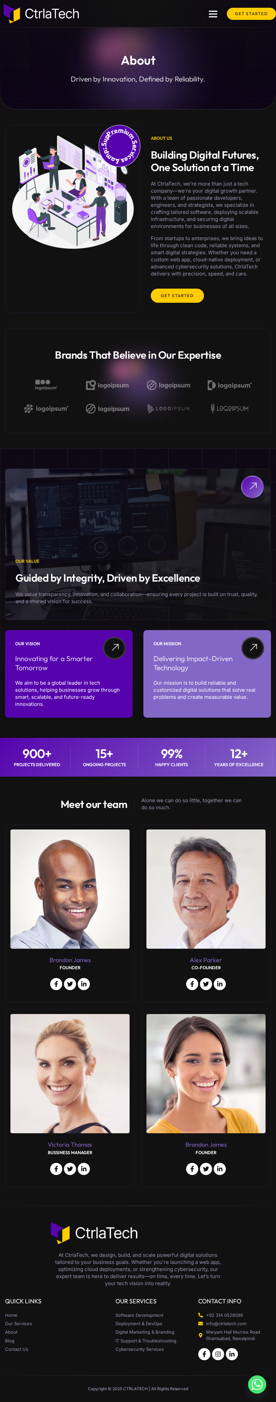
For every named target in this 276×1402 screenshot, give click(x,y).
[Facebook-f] (204, 1354)
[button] (213, 14)
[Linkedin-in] (232, 1354)
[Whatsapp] (257, 1384)
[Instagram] (218, 1354)
